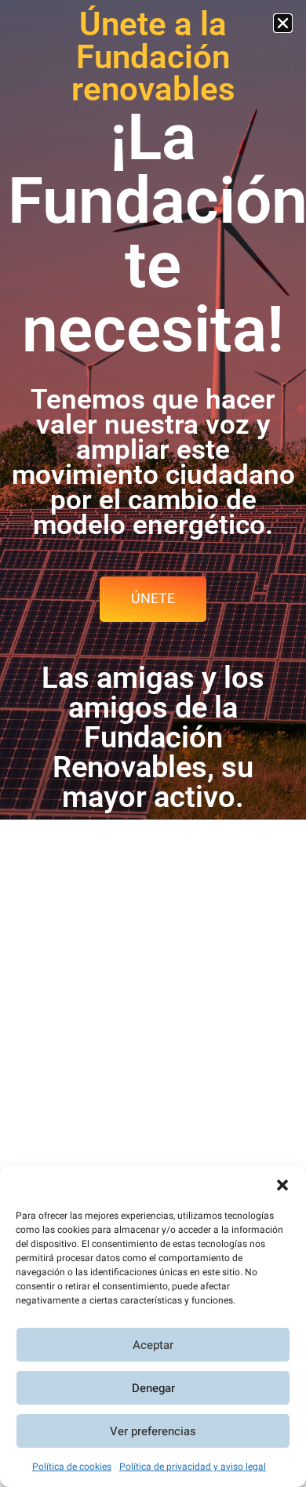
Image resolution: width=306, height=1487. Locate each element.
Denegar (153, 1388)
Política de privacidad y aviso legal (192, 1467)
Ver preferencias (153, 1431)
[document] (153, 743)
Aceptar (153, 1345)
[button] (282, 1185)
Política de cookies (71, 1467)
